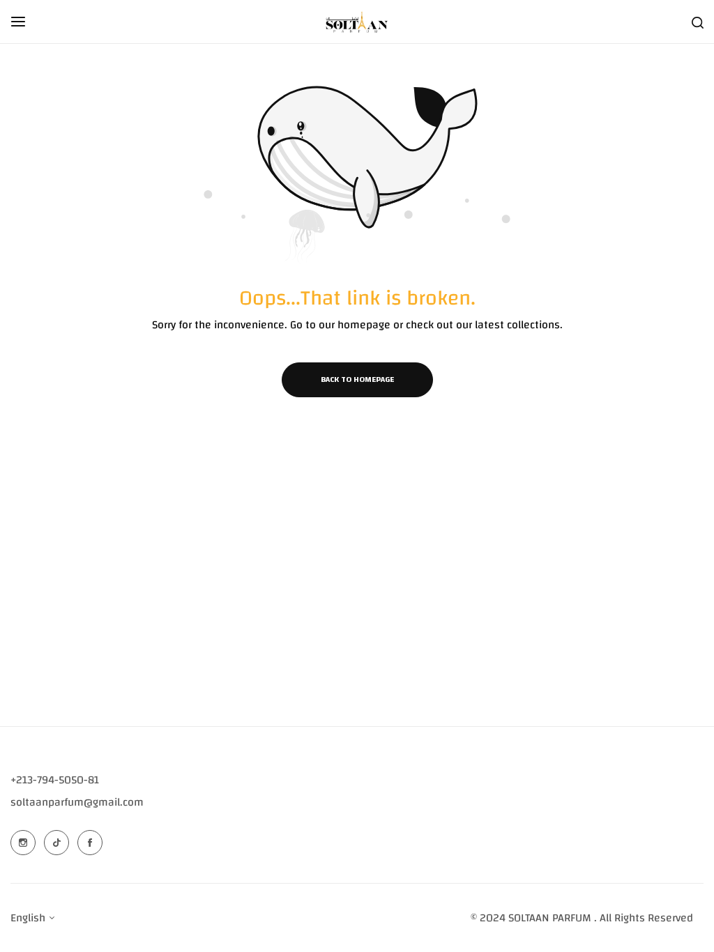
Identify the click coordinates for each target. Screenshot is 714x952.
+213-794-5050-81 (54, 779)
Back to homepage (357, 379)
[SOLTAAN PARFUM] (357, 22)
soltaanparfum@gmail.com (77, 802)
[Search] (698, 21)
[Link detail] (23, 842)
